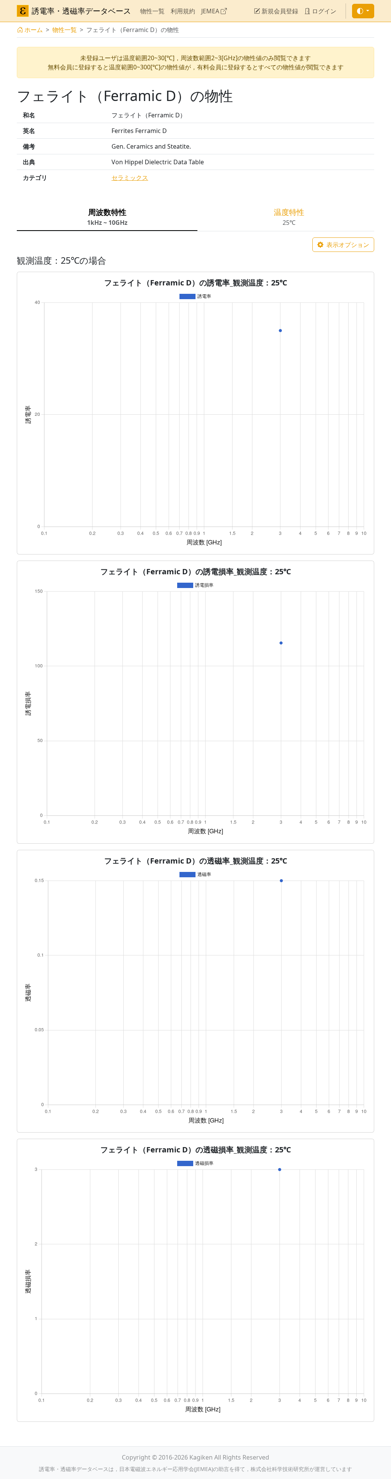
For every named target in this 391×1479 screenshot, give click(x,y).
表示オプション (347, 244)
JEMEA (211, 11)
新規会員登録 (279, 11)
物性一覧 (152, 11)
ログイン (323, 11)
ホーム (33, 30)
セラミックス (129, 177)
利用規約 (183, 11)
